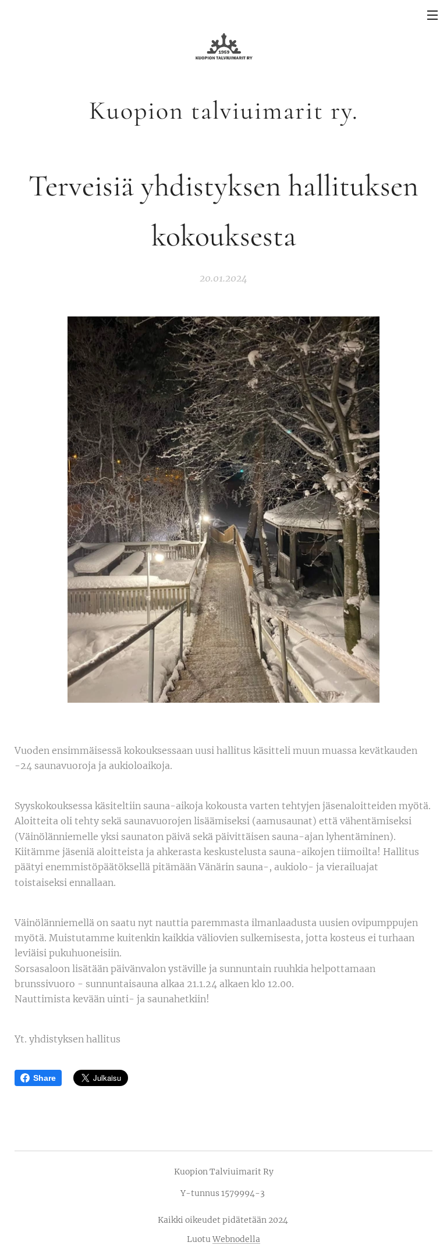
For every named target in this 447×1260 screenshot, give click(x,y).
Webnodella (236, 1239)
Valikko (432, 14)
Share (44, 1078)
